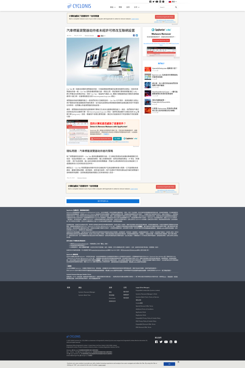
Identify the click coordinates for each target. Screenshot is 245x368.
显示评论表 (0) (103, 201)
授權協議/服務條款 (150, 228)
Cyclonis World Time (84, 295)
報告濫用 (126, 298)
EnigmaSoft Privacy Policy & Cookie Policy (148, 318)
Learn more (135, 19)
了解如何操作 (88, 230)
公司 (135, 7)
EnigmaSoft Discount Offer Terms (145, 324)
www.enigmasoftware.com (81, 244)
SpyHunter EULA (141, 312)
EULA (160, 21)
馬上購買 (117, 138)
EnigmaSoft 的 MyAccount (130, 250)
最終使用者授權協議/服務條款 (96, 270)
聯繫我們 (126, 295)
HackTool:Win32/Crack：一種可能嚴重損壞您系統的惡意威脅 (165, 93)
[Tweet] (137, 35)
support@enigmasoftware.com (99, 250)
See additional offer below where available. (101, 141)
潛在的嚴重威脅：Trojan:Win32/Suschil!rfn (161, 101)
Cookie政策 (139, 303)
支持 (128, 7)
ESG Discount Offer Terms (143, 327)
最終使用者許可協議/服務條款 (119, 262)
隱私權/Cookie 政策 (162, 228)
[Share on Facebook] (134, 35)
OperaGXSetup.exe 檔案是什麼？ (164, 68)
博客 (120, 7)
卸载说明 (95, 278)
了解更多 (106, 134)
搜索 (176, 7)
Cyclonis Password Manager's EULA (146, 294)
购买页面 (71, 278)
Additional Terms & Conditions (145, 309)
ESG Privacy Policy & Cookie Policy (146, 321)
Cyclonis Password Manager (86, 292)
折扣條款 (171, 228)
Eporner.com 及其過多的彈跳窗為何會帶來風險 (165, 76)
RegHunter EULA (141, 315)
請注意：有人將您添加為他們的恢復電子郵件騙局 (165, 84)
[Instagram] (163, 2)
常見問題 (119, 221)
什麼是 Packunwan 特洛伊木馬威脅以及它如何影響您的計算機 (164, 109)
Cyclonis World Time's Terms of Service (147, 297)
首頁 (68, 288)
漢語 (102, 36)
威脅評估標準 (142, 270)
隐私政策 (170, 276)
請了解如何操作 (166, 270)
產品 (111, 7)
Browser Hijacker (89, 35)
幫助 (110, 292)
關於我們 (126, 292)
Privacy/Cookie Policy (170, 21)
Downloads (112, 298)
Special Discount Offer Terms (144, 306)
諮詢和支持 (112, 301)
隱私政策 (138, 300)
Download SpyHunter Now (164, 17)
